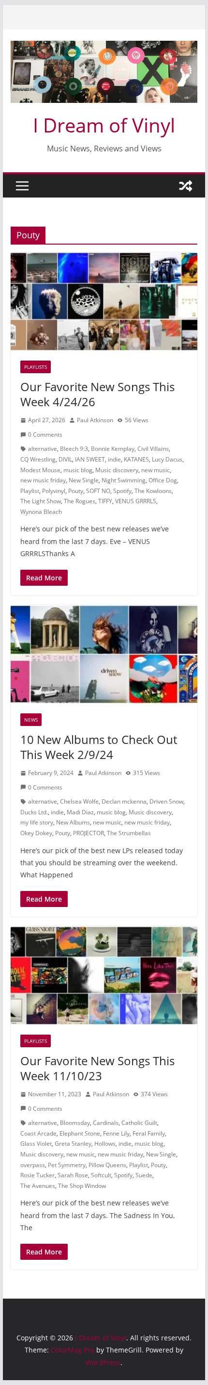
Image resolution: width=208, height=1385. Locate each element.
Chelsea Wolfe (79, 801)
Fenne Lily (116, 1133)
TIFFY (105, 501)
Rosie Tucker (37, 1175)
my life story (36, 822)
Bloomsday (75, 1123)
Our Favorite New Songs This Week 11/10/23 (97, 1068)
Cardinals (106, 1123)
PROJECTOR (88, 833)
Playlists (35, 366)
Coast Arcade (38, 1133)
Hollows (105, 1143)
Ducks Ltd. (34, 812)
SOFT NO (98, 491)
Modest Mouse (40, 470)
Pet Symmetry (67, 1165)
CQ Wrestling (38, 459)
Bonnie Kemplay (112, 449)
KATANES (136, 459)
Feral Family (149, 1133)
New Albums (73, 822)
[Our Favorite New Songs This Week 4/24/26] (104, 301)
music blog (77, 470)
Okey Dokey (36, 833)
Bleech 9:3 (74, 449)
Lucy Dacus (167, 459)
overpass (32, 1165)
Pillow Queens (107, 1165)
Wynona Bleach (41, 512)
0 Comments (45, 434)
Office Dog (163, 480)
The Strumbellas (129, 833)
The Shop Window (82, 1186)
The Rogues (79, 501)
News (31, 719)
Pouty (75, 491)
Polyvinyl (53, 491)
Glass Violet (36, 1143)
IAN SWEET (90, 459)
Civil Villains (153, 449)
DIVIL (65, 459)
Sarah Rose (73, 1175)
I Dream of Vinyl (104, 125)
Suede (143, 1175)
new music (155, 470)
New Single (84, 480)
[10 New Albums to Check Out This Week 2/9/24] (104, 654)
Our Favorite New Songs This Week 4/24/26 (97, 394)
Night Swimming (124, 480)
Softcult (101, 1175)
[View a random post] (185, 186)
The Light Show (40, 501)
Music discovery (116, 470)
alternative (42, 449)
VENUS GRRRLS (135, 501)
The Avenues (37, 1186)
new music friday (43, 480)
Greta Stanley (73, 1143)
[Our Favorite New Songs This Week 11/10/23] (104, 975)
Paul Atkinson (95, 420)
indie (114, 459)
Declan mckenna (124, 801)
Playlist (29, 491)
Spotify (122, 491)
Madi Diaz (80, 812)
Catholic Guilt (139, 1123)
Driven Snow (166, 801)
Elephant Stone (79, 1133)
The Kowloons (153, 491)
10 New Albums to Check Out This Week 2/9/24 (98, 746)
